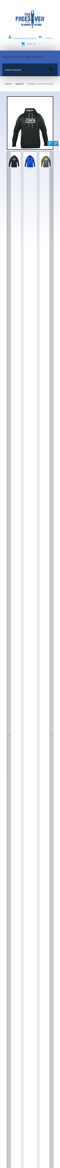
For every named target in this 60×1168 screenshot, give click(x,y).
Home (8, 83)
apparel (19, 83)
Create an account (25, 38)
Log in (48, 37)
